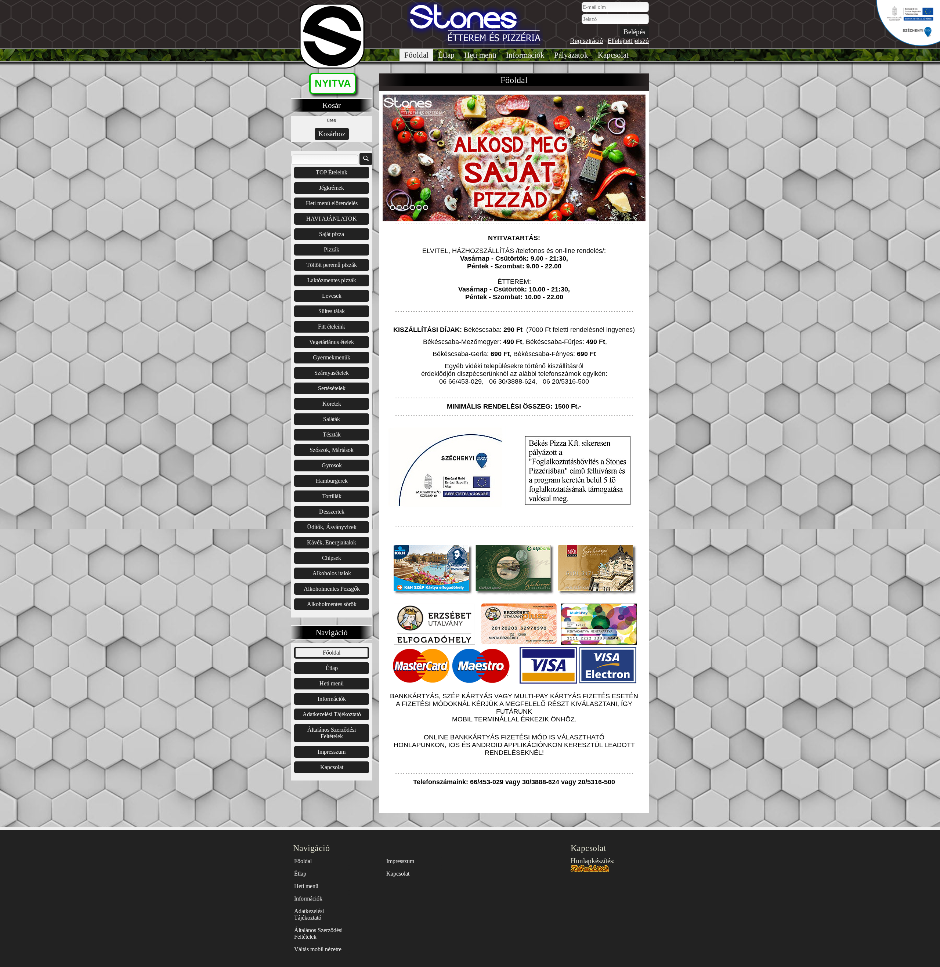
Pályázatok (571, 55)
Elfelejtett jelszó (628, 41)
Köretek (331, 404)
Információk (525, 55)
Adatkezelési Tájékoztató (332, 714)
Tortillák (331, 496)
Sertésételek (332, 388)
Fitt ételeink (331, 326)
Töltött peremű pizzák (331, 265)
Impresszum (332, 752)
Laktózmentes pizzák (331, 280)
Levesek (331, 296)
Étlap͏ (446, 55)
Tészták (332, 434)
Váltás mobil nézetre (317, 949)
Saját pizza (331, 234)
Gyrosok (332, 465)
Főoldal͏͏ (416, 55)
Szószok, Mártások (332, 450)
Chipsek (331, 558)
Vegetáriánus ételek (331, 342)
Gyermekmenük (331, 357)
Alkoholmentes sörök (332, 604)
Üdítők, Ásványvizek (332, 527)
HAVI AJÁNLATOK (331, 219)
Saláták (331, 419)
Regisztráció (586, 41)
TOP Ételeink (331, 172)
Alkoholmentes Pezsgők (332, 589)
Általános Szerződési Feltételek (331, 733)
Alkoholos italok (331, 573)
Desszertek (331, 511)
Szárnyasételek (331, 373)
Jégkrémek (331, 188)
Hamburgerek (332, 481)
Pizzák (331, 249)
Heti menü (480, 55)
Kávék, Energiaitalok (331, 542)
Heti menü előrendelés (332, 203)
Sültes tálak (331, 311)
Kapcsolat (613, 55)
